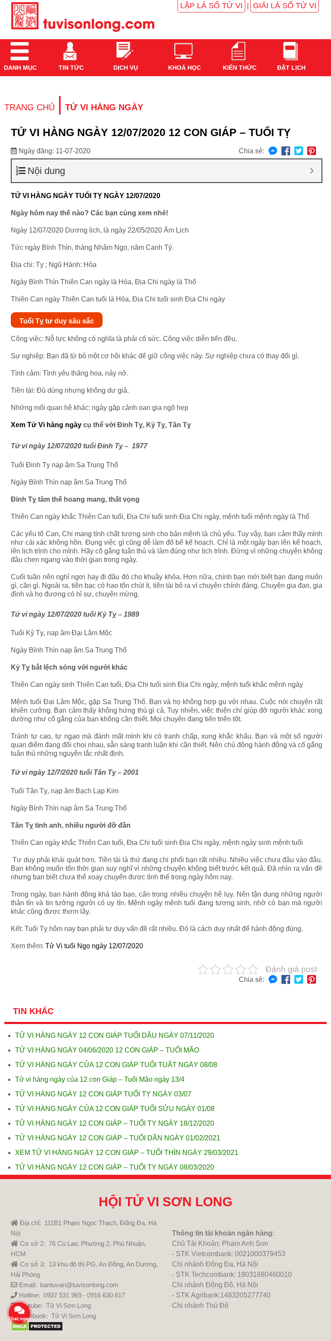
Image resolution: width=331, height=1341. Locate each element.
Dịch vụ (125, 67)
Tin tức (70, 67)
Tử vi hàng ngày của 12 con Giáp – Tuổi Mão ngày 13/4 (99, 1079)
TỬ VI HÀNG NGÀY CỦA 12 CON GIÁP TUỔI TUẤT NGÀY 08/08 (116, 1064)
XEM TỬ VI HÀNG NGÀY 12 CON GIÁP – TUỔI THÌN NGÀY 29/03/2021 (126, 1152)
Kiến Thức (238, 67)
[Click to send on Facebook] (273, 151)
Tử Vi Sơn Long (68, 1305)
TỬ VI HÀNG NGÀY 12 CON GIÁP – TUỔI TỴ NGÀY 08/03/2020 (114, 1167)
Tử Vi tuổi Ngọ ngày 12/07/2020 (94, 946)
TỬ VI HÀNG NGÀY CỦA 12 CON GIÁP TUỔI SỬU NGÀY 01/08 (115, 1108)
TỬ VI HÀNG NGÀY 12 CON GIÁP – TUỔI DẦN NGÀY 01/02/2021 (117, 1138)
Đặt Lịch (290, 67)
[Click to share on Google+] (311, 151)
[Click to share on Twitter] (298, 151)
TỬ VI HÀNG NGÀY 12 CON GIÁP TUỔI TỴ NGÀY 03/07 (103, 1094)
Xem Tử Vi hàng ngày (46, 424)
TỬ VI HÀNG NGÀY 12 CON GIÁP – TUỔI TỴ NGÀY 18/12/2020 (114, 1123)
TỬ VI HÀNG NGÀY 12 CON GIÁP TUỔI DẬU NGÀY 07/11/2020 (114, 1035)
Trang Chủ (29, 107)
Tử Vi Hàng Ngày (104, 107)
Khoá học (183, 67)
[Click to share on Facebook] (285, 151)
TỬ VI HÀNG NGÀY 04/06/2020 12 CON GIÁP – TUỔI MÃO (107, 1050)
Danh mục (19, 67)
